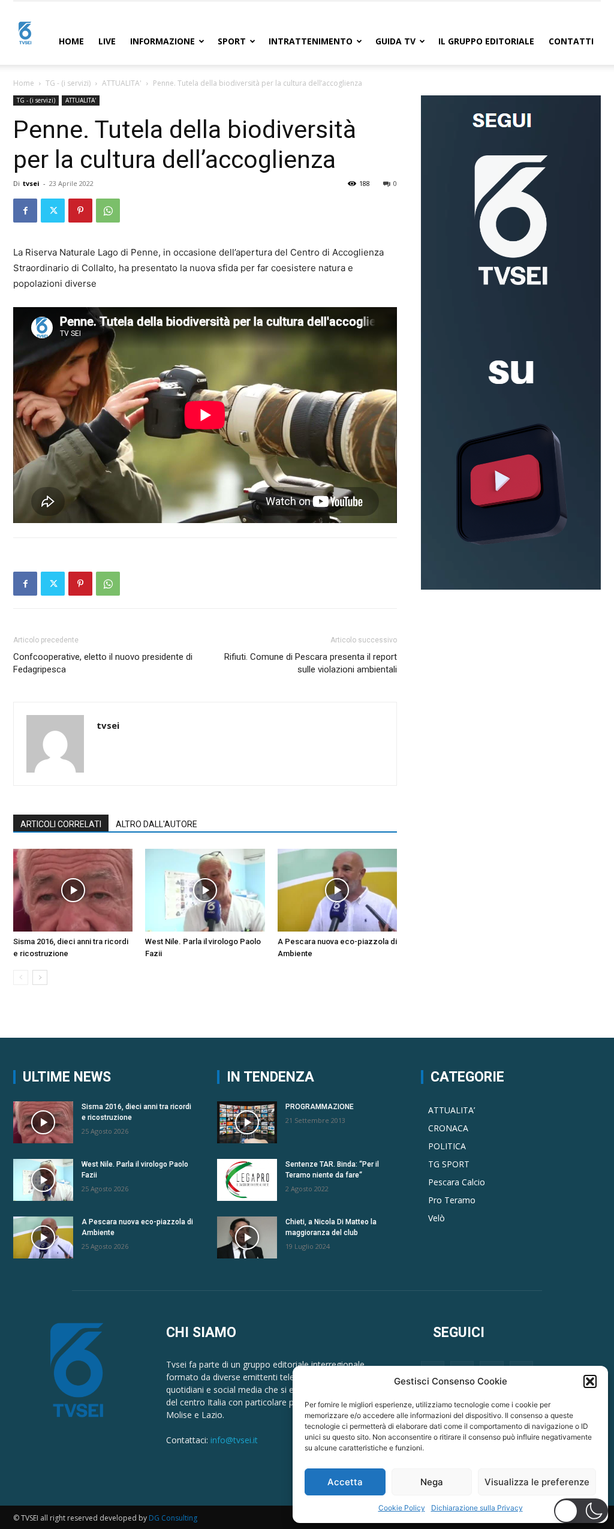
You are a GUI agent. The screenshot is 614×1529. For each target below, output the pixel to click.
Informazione (162, 41)
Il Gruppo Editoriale (486, 41)
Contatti (571, 41)
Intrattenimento (311, 41)
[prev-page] (20, 977)
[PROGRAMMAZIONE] (247, 1122)
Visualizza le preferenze (536, 1482)
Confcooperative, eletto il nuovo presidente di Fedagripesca (102, 663)
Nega (431, 1482)
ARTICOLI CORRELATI (60, 824)
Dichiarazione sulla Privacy (477, 1507)
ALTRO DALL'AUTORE (156, 824)
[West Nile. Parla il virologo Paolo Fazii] (204, 890)
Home (71, 41)
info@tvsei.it (234, 1440)
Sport (232, 41)
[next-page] (39, 977)
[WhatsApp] (108, 211)
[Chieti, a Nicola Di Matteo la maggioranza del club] (247, 1237)
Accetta (345, 1482)
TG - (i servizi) (68, 83)
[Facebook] (25, 211)
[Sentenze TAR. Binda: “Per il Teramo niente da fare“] (247, 1180)
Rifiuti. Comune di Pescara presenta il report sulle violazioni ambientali (310, 663)
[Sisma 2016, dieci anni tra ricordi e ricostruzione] (73, 890)
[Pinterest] (80, 211)
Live (107, 41)
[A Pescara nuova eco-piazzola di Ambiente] (337, 890)
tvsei (31, 183)
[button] (590, 1381)
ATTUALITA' (122, 83)
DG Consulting (173, 1518)
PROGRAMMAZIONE (319, 1107)
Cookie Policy (401, 1507)
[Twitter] (53, 211)
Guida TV (395, 41)
